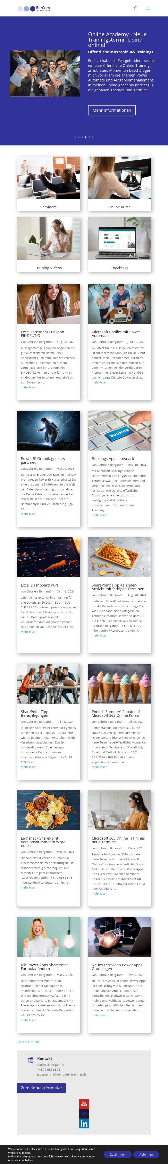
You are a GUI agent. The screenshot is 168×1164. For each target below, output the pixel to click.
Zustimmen (118, 1154)
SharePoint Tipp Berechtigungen (34, 713)
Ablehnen (146, 1154)
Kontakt (44, 1058)
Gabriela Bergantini (40, 342)
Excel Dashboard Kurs (40, 585)
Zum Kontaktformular (41, 1088)
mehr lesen (28, 387)
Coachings (119, 267)
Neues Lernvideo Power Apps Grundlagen (117, 966)
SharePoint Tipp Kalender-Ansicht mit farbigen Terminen (118, 587)
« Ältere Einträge (28, 1042)
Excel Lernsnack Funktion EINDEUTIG (42, 333)
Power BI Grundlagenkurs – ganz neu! (44, 460)
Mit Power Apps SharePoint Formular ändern (44, 966)
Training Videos (48, 267)
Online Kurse (119, 206)
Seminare (48, 206)
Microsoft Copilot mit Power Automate (116, 333)
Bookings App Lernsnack (113, 458)
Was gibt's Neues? (110, 47)
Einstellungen (25, 1156)
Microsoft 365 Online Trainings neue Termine (118, 840)
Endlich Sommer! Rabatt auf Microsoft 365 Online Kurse (116, 713)
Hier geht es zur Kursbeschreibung (110, 93)
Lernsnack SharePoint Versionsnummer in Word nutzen (43, 842)
